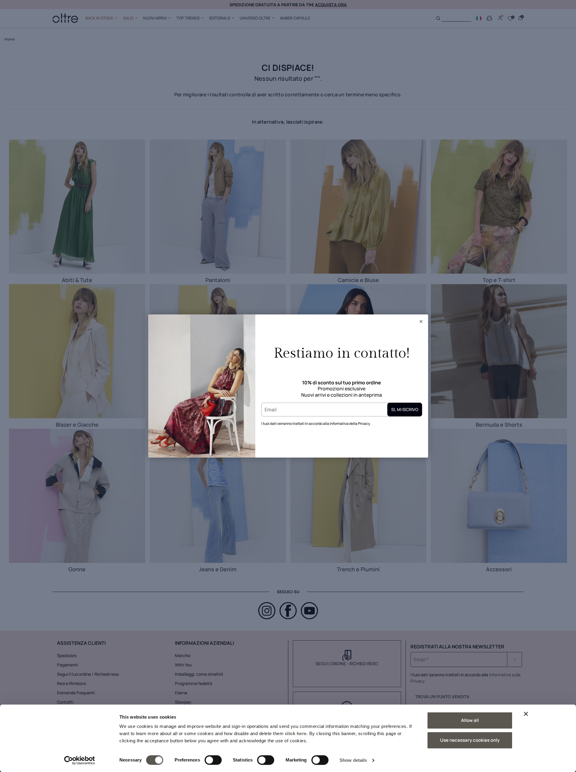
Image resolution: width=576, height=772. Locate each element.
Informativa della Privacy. (350, 423)
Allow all (470, 720)
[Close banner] (526, 714)
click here (296, 733)
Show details (353, 760)
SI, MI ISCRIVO (404, 409)
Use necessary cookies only (470, 740)
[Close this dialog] (421, 321)
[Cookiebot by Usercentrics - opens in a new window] (79, 760)
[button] (421, 321)
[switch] (213, 760)
